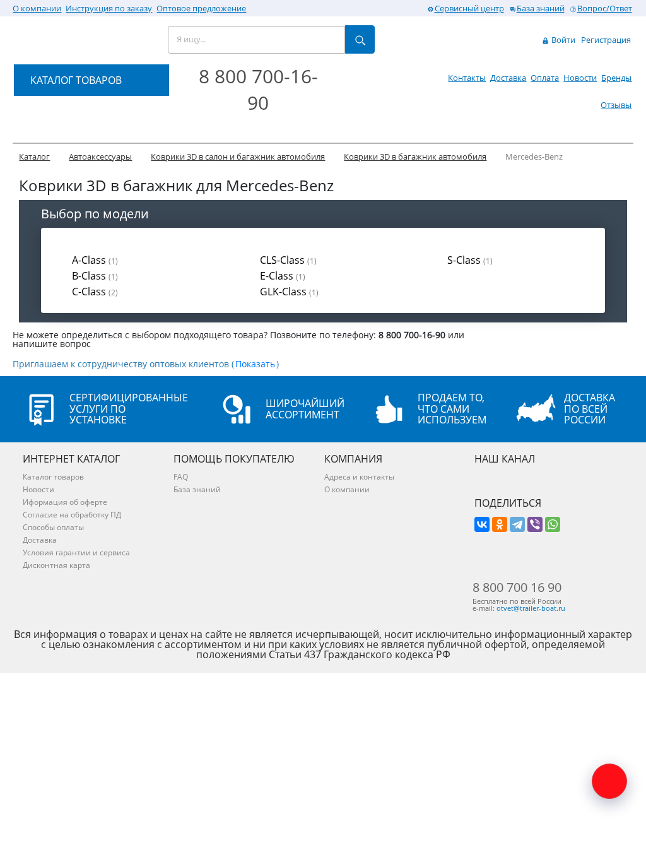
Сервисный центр (469, 8)
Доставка (508, 77)
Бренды (616, 77)
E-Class (282, 276)
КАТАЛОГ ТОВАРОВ (76, 80)
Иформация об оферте (65, 502)
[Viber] (535, 524)
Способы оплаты (53, 527)
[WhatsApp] (552, 524)
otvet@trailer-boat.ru (530, 608)
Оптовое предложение (201, 8)
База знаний (541, 8)
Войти (562, 39)
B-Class (95, 276)
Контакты (467, 77)
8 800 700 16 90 (517, 587)
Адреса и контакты (359, 476)
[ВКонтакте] (482, 524)
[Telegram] (517, 524)
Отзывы (616, 104)
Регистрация (606, 39)
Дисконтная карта (56, 565)
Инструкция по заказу (109, 8)
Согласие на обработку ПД (72, 514)
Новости (580, 77)
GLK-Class (289, 291)
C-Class (95, 291)
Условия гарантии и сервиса (76, 552)
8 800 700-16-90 (258, 89)
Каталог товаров (53, 476)
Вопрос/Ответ (604, 8)
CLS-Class (288, 260)
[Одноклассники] (499, 524)
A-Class (95, 260)
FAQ (180, 476)
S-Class (470, 260)
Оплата (545, 77)
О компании (37, 8)
